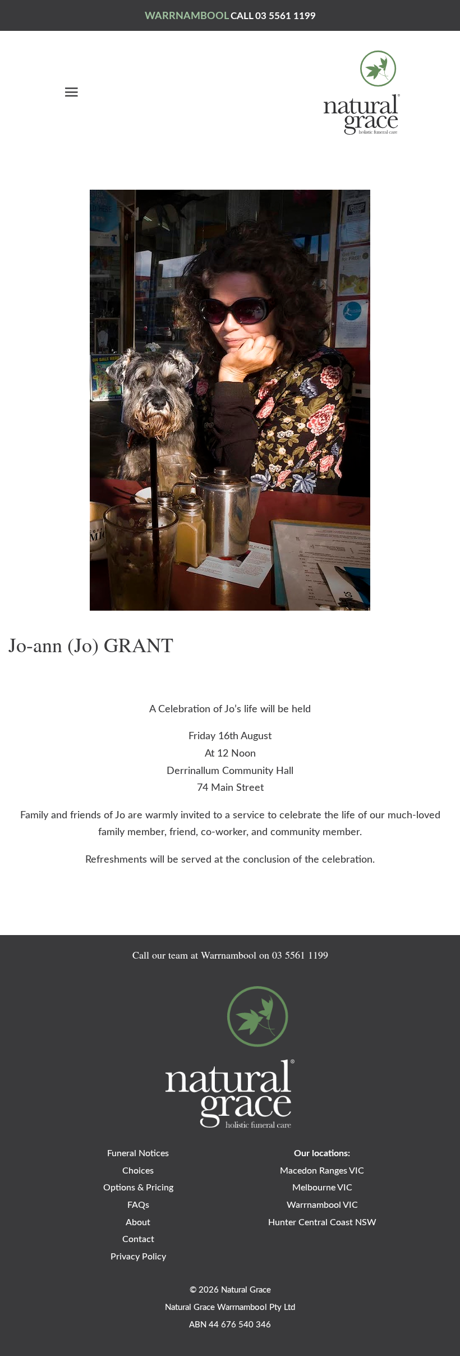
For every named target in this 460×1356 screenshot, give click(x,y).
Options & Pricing (138, 1187)
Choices (138, 1170)
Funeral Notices (138, 1153)
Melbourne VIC (322, 1187)
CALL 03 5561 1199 (273, 16)
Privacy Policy (138, 1256)
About (138, 1222)
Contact (138, 1239)
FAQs (138, 1205)
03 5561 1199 (300, 954)
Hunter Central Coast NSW (322, 1222)
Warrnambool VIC (322, 1205)
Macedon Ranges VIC (322, 1170)
